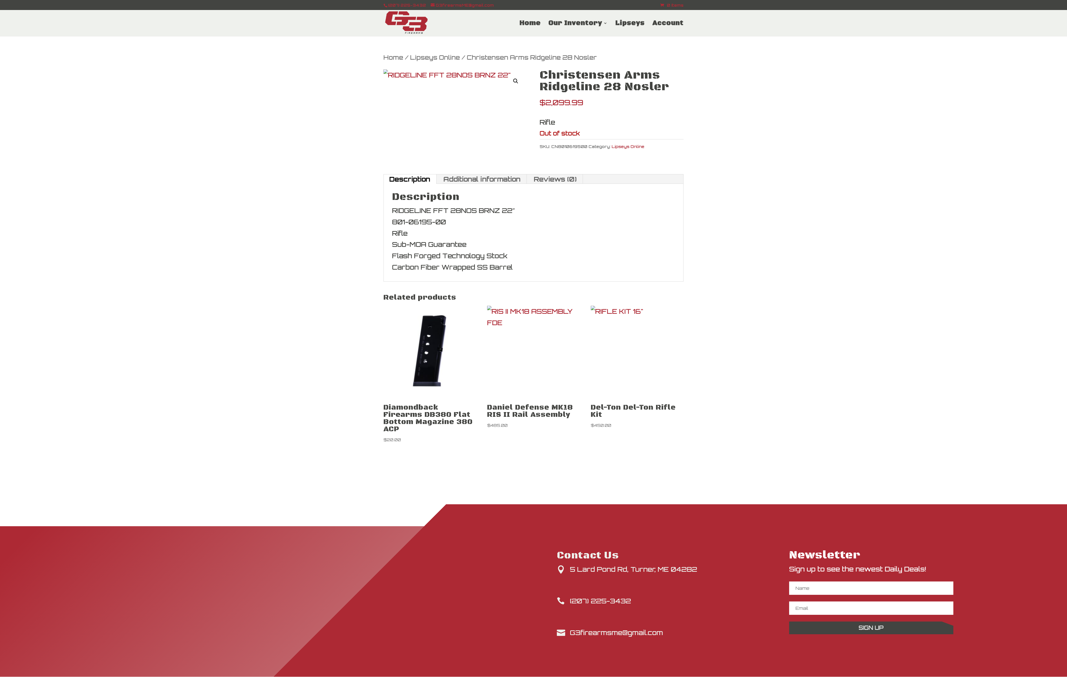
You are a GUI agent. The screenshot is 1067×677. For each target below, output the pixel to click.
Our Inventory (575, 24)
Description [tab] (409, 179)
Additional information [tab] (481, 179)
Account (668, 24)
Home (530, 24)
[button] (516, 81)
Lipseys (630, 24)
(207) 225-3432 (600, 601)
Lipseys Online (435, 57)
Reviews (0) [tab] (555, 179)
